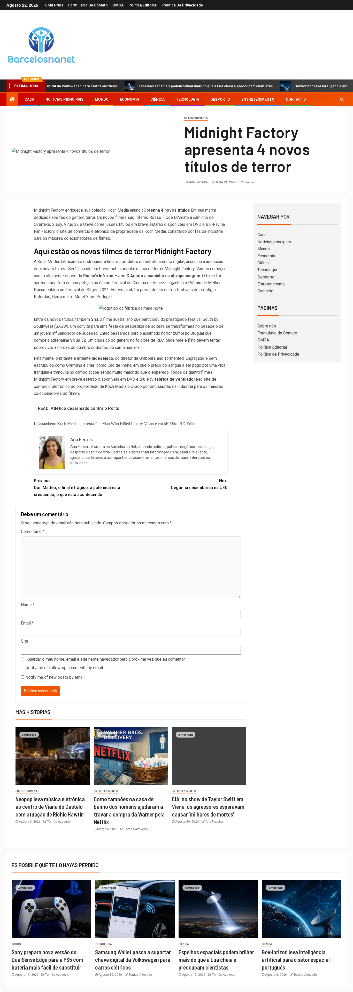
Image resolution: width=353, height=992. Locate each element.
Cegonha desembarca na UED (199, 484)
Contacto (296, 99)
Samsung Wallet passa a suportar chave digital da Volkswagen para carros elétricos (133, 960)
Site (24, 641)
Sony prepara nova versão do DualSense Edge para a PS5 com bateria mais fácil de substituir (47, 960)
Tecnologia (187, 99)
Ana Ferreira (198, 182)
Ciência (157, 99)
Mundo (102, 99)
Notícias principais (64, 99)
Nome (28, 604)
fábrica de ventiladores (177, 379)
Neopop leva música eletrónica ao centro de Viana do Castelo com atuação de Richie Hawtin (50, 807)
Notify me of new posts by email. (55, 677)
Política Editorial (142, 5)
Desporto (220, 99)
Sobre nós (54, 5)
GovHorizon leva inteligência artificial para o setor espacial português (296, 960)
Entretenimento (257, 99)
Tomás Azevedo (59, 821)
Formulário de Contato (88, 5)
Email (27, 623)
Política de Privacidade (182, 5)
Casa (29, 99)
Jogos (16, 944)
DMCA (118, 5)
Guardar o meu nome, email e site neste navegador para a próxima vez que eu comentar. (106, 659)
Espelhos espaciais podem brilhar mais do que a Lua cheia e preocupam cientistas (181, 86)
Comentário (32, 531)
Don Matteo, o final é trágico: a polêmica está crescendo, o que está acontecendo (77, 487)
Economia (129, 99)
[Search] (342, 99)
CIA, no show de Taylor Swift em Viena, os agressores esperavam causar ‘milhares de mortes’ (208, 807)
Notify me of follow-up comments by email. (64, 667)
